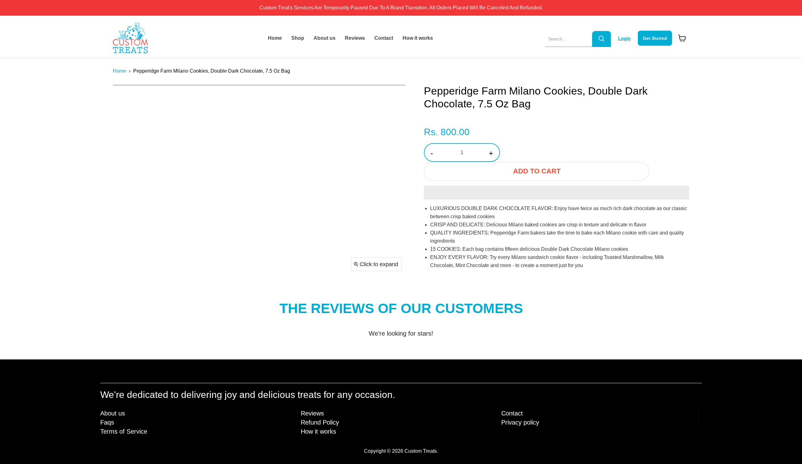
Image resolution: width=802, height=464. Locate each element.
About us (325, 38)
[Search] (601, 39)
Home (275, 38)
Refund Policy (320, 422)
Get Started (655, 38)
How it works (418, 38)
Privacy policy (520, 422)
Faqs (107, 422)
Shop (297, 38)
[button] (556, 192)
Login (624, 38)
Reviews (355, 38)
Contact (383, 38)
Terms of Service (123, 431)
